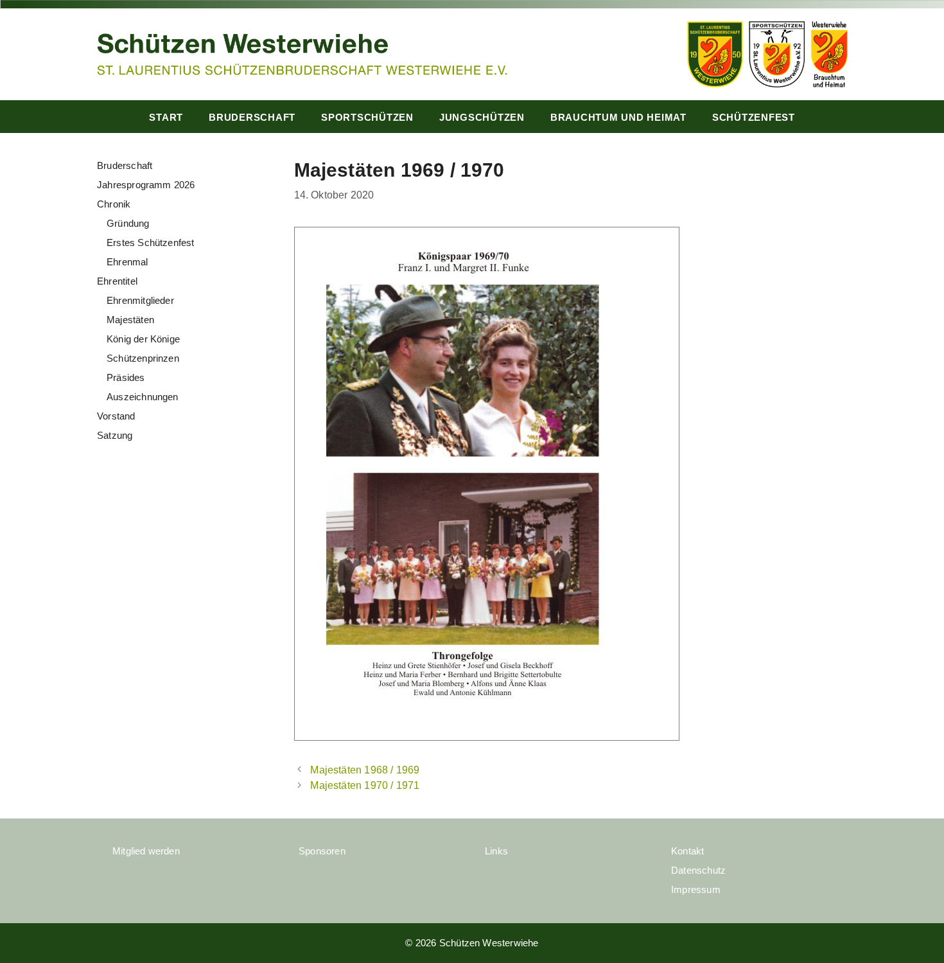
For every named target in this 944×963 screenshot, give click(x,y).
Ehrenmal (127, 261)
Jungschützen (482, 117)
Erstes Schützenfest (151, 242)
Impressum (696, 889)
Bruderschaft (252, 117)
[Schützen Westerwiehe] (301, 53)
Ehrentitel (117, 281)
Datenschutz (698, 870)
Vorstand (116, 416)
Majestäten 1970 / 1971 (364, 785)
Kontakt (687, 850)
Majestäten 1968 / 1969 (364, 769)
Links (496, 850)
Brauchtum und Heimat (618, 117)
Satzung (114, 435)
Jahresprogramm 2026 (146, 184)
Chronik (113, 204)
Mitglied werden (146, 850)
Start (166, 117)
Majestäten (130, 319)
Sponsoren (322, 850)
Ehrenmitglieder (140, 300)
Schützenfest (753, 117)
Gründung (128, 223)
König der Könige (143, 338)
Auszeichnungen (143, 396)
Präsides (126, 377)
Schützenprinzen (143, 358)
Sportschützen (367, 117)
